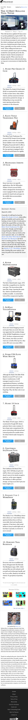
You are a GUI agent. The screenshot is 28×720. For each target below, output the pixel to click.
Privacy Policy (14, 696)
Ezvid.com (14, 707)
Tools (2, 8)
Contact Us (14, 715)
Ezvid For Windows (14, 704)
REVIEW (9, 85)
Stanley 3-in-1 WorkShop (12, 248)
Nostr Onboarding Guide (14, 709)
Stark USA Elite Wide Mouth (11, 237)
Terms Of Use (14, 699)
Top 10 (20, 31)
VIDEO (19, 85)
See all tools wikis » (19, 608)
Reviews (9, 7)
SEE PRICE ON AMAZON (8, 108)
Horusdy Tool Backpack (10, 239)
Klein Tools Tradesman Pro (11, 227)
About (14, 694)
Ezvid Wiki (3, 7)
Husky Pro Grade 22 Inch (10, 217)
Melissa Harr (18, 626)
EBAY (19, 108)
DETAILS (14, 85)
